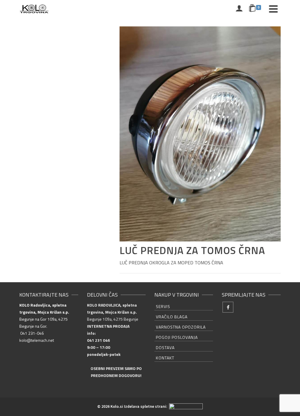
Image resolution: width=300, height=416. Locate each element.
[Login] (239, 9)
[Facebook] (227, 307)
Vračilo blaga (172, 317)
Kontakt (165, 358)
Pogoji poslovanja (177, 337)
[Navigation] (273, 9)
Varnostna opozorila (181, 327)
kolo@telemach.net (36, 340)
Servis (163, 306)
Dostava (165, 347)
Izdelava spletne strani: (146, 406)
